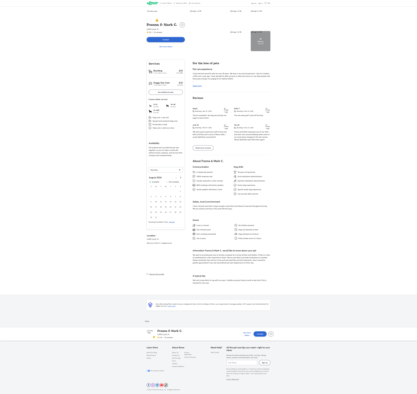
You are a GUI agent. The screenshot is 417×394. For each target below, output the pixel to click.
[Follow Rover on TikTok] (166, 385)
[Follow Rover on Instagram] (153, 385)
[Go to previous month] (176, 177)
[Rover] (152, 3)
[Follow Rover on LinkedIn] (157, 385)
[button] (194, 3)
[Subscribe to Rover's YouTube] (162, 385)
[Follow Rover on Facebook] (149, 385)
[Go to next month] (180, 177)
